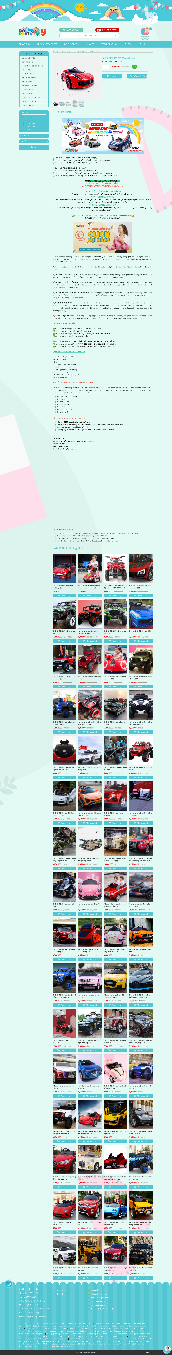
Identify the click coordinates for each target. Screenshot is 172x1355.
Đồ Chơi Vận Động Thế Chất (32, 66)
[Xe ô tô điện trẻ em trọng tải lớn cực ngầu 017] (141, 1069)
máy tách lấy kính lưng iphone (36, 1346)
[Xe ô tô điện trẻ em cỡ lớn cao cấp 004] (64, 1250)
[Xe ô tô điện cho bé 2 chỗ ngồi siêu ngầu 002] (115, 1250)
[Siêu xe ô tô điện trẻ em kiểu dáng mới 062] (141, 568)
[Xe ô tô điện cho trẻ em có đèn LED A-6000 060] (90, 614)
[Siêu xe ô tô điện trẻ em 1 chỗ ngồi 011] (90, 1159)
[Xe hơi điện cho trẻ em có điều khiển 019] (90, 1069)
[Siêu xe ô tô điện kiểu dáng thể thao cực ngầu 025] (141, 978)
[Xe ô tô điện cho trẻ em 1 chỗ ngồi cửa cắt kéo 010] (115, 1159)
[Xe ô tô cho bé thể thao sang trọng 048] (90, 750)
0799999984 (73, 29)
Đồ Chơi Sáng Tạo (28, 74)
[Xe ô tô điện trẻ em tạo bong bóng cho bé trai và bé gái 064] (90, 568)
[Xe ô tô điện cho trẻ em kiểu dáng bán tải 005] (141, 1205)
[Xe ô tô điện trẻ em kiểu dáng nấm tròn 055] (115, 659)
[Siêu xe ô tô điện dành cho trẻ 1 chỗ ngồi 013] (141, 1114)
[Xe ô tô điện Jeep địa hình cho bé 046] (141, 750)
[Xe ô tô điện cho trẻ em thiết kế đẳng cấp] (64, 568)
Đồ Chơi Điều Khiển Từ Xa (31, 98)
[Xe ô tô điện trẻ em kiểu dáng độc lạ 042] (141, 796)
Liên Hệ (60, 1294)
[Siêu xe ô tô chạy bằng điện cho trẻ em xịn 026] (115, 978)
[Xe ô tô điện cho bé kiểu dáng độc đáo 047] (115, 750)
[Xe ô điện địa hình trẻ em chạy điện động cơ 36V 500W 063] (115, 568)
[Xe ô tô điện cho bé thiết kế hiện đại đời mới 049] (64, 750)
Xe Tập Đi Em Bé (27, 62)
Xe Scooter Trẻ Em (29, 102)
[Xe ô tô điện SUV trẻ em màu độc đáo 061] (64, 614)
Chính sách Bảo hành (99, 1305)
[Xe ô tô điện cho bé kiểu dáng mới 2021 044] (90, 796)
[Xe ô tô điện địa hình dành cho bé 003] (90, 1250)
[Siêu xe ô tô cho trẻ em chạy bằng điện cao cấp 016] (64, 1114)
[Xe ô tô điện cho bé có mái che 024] (64, 1023)
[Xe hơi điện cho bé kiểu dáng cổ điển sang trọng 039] (115, 841)
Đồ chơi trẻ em (71, 44)
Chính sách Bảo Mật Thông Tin (102, 1309)
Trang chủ (24, 44)
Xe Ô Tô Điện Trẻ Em (29, 78)
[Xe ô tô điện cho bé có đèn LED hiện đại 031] (90, 932)
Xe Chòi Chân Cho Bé (29, 86)
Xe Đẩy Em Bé (27, 82)
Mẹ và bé (90, 44)
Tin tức (128, 44)
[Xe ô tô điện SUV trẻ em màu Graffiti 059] (115, 614)
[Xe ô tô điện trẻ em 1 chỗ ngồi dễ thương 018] (115, 1069)
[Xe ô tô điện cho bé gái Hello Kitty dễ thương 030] (115, 932)
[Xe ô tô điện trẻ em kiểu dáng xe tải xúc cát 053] (64, 705)
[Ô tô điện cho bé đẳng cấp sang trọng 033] (141, 887)
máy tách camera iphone (61, 1346)
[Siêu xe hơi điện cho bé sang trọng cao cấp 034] (115, 887)
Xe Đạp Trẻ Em (27, 94)
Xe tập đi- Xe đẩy (109, 44)
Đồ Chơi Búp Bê (27, 90)
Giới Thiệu (61, 1290)
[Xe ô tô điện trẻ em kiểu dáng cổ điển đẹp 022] (115, 1023)
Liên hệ (142, 44)
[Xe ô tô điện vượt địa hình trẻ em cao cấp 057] (64, 659)
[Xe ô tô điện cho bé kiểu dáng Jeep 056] (90, 659)
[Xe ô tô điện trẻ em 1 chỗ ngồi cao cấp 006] (115, 1205)
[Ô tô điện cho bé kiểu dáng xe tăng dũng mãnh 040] (90, 841)
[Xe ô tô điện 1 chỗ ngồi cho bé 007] (90, 1205)
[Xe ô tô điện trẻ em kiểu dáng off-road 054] (141, 659)
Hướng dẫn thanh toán (99, 1294)
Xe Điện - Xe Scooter (47, 44)
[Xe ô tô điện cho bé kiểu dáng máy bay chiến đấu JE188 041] (64, 841)
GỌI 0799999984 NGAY (121, 215)
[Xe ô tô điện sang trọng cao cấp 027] (90, 978)
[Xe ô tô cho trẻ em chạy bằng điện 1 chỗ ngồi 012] (64, 1159)
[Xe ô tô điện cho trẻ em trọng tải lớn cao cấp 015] (90, 1114)
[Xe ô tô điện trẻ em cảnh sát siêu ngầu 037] (64, 887)
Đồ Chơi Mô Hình (28, 106)
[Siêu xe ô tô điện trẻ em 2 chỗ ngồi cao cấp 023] (90, 1023)
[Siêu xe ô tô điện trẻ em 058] (141, 614)
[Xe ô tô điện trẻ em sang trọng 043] (115, 796)
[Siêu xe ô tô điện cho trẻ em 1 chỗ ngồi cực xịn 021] (141, 1023)
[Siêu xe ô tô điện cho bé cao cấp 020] (64, 1069)
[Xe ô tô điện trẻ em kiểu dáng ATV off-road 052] (90, 705)
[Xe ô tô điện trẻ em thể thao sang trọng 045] (64, 796)
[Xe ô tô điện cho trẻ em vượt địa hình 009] (141, 1159)
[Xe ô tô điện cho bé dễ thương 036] (90, 887)
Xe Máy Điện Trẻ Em (29, 58)
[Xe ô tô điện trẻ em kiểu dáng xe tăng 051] (115, 705)
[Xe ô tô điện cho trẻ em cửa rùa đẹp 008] (64, 1205)
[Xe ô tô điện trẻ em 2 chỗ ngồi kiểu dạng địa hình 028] (64, 978)
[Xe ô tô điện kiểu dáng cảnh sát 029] (141, 932)
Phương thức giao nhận (100, 1298)
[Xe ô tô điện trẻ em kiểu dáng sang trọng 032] (64, 932)
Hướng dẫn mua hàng (99, 1290)
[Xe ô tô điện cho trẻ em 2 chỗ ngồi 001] (141, 1250)
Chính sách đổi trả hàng (100, 1301)
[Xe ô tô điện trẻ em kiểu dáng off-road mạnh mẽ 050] (141, 705)
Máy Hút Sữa (27, 70)
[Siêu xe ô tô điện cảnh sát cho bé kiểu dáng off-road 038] (141, 841)
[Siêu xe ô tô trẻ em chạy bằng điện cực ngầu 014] (115, 1114)
